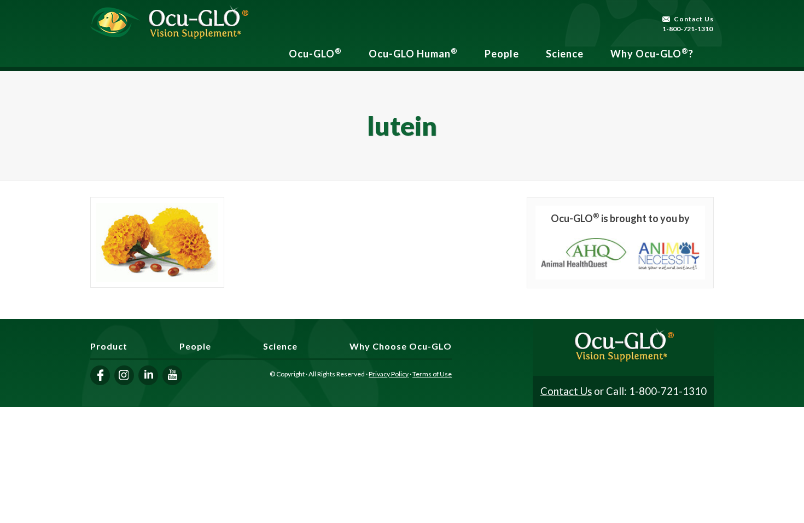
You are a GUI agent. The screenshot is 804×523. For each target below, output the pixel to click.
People (502, 54)
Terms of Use (432, 374)
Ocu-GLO (315, 53)
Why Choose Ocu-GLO (400, 346)
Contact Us (694, 19)
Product (108, 346)
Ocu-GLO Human (413, 53)
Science (565, 54)
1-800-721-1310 (687, 29)
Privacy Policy (389, 374)
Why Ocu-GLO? (652, 53)
